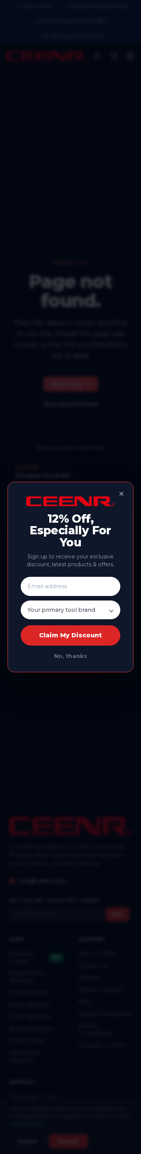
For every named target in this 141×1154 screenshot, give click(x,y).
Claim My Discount (70, 635)
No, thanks (70, 656)
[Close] (121, 493)
